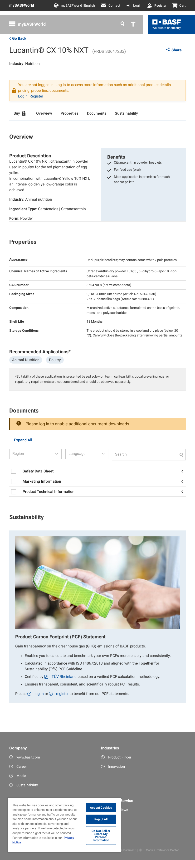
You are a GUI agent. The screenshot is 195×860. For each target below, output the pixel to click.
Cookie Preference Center (162, 850)
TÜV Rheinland (64, 676)
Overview (44, 113)
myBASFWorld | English (78, 5)
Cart (182, 5)
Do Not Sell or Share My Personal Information (101, 835)
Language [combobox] (76, 453)
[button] (56, 454)
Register (160, 5)
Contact (114, 5)
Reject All (100, 819)
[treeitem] (97, 471)
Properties (69, 113)
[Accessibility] (133, 24)
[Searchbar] (149, 454)
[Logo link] (166, 24)
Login (137, 5)
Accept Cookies (101, 807)
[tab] (20, 113)
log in (39, 693)
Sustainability (126, 113)
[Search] (122, 24)
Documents (96, 113)
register (62, 693)
